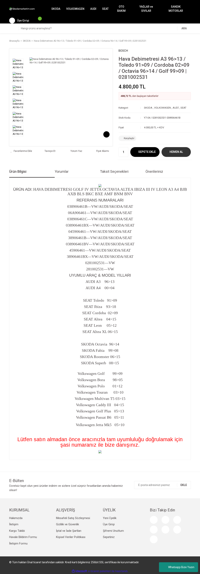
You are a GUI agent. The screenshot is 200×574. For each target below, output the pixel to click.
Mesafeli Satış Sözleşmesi (73, 518)
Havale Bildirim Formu (23, 537)
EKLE (183, 485)
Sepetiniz (109, 537)
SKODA (148, 107)
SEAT (183, 107)
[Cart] (38, 20)
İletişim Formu (18, 543)
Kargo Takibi (17, 531)
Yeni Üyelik (109, 518)
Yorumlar (62, 171)
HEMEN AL (176, 151)
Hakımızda (15, 518)
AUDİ (176, 107)
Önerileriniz (154, 171)
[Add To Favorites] (21, 151)
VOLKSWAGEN (162, 107)
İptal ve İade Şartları (68, 531)
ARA (184, 28)
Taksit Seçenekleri (114, 171)
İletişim (13, 524)
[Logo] (22, 8)
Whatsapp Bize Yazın (181, 567)
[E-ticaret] (99, 571)
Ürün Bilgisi (17, 171)
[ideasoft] (79, 571)
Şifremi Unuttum (113, 531)
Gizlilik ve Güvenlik (67, 524)
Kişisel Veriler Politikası (70, 537)
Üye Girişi (109, 524)
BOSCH (123, 50)
